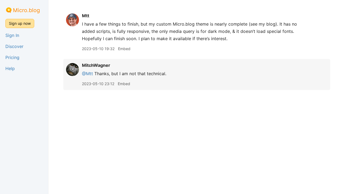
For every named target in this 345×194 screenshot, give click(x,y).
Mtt (85, 15)
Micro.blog (26, 10)
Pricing (12, 57)
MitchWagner (96, 65)
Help (10, 68)
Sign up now (20, 23)
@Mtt (87, 73)
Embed (124, 48)
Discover (14, 46)
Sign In (12, 35)
